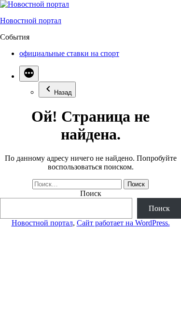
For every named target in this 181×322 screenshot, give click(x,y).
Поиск (90, 193)
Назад (63, 92)
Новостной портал (30, 20)
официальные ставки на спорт (69, 53)
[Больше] (29, 74)
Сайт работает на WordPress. (123, 223)
